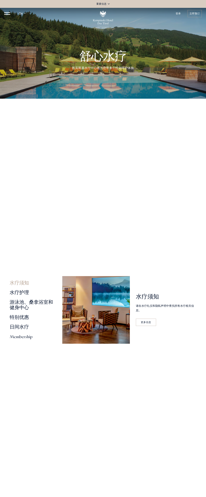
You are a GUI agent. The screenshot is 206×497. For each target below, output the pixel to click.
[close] (109, 4)
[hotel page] (103, 14)
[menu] (7, 13)
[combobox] (22, 13)
